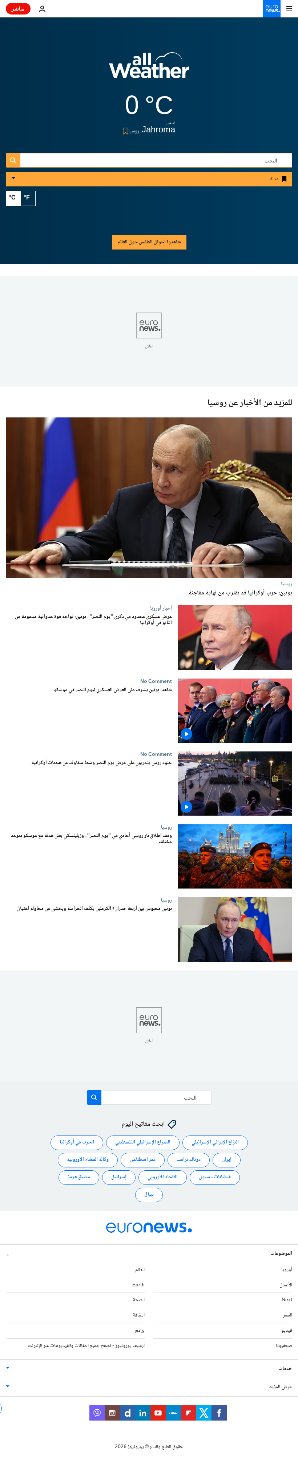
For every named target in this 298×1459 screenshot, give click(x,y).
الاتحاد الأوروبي (163, 1177)
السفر (287, 1315)
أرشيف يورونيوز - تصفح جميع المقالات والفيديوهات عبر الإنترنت (86, 1345)
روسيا (286, 584)
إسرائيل (118, 1177)
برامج (140, 1330)
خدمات (285, 1368)
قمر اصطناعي (143, 1159)
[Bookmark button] (124, 131)
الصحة (139, 1300)
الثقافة (139, 1315)
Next (287, 1300)
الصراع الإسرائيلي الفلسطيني (142, 1142)
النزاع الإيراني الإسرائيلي (215, 1142)
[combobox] (149, 160)
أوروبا (286, 1270)
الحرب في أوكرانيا (77, 1142)
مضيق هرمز (79, 1177)
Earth (138, 1285)
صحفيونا (284, 1345)
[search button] (13, 160)
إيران (226, 1159)
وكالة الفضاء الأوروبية (88, 1159)
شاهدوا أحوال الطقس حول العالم (149, 242)
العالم (140, 1270)
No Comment (156, 681)
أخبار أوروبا (161, 608)
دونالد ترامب (189, 1159)
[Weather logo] (149, 70)
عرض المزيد (280, 1387)
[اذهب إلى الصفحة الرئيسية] (272, 8)
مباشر (18, 8)
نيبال (149, 1194)
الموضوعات (281, 1253)
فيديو (286, 1330)
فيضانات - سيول (215, 1177)
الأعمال (285, 1285)
